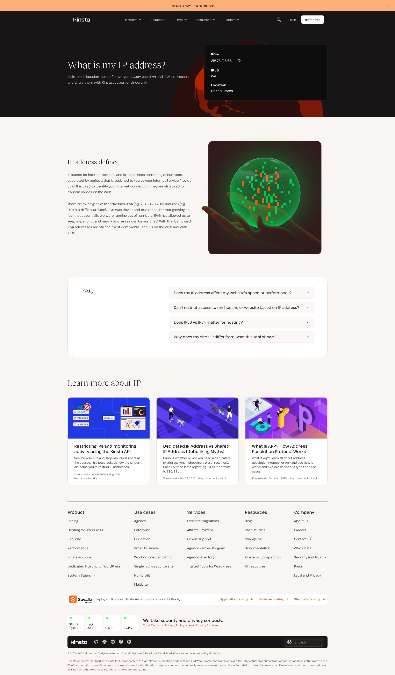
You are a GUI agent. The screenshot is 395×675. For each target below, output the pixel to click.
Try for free (313, 20)
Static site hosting (307, 599)
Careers (300, 530)
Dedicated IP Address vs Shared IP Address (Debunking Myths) (196, 448)
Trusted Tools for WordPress (209, 566)
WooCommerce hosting (153, 557)
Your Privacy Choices (203, 625)
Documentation (257, 548)
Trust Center (152, 625)
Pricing (72, 521)
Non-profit (142, 575)
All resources (255, 566)
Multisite (141, 584)
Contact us (302, 539)
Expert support (199, 539)
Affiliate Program (200, 530)
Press (298, 566)
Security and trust (308, 557)
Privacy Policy (174, 625)
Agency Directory (200, 557)
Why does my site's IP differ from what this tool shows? (225, 336)
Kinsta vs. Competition (263, 557)
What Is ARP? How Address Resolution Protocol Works (279, 448)
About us (301, 521)
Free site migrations (203, 521)
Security (74, 539)
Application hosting (234, 599)
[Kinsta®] (81, 19)
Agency (140, 521)
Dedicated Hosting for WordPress (94, 566)
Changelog (253, 539)
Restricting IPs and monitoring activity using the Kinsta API (105, 448)
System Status (79, 575)
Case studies (255, 530)
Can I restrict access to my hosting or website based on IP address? (236, 307)
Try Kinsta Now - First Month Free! (193, 5)
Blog (248, 521)
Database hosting (271, 599)
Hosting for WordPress (85, 530)
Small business (146, 548)
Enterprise (142, 530)
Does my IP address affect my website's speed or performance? (233, 292)
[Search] (279, 19)
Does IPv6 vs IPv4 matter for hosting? (208, 322)
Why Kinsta (302, 548)
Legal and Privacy (307, 575)
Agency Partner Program (206, 548)
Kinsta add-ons (79, 557)
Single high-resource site (154, 566)
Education (142, 539)
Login (292, 20)
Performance (77, 548)
